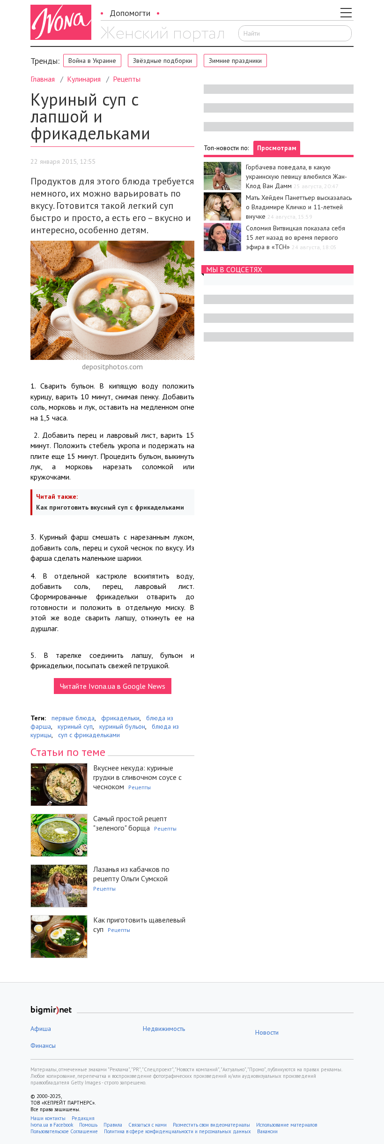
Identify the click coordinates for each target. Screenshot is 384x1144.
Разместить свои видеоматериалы (211, 1124)
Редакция (83, 1118)
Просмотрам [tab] (276, 148)
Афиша (40, 1028)
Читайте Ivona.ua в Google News (112, 686)
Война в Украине (92, 60)
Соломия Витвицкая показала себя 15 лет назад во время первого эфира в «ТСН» (295, 237)
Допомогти (130, 13)
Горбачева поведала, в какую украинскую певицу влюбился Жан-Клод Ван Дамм (296, 176)
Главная (42, 79)
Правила (112, 1124)
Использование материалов (286, 1124)
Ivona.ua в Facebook (51, 1124)
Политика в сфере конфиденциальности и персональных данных (177, 1131)
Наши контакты (48, 1118)
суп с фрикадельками (89, 735)
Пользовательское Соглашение (64, 1131)
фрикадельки (120, 718)
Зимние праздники (235, 60)
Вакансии (267, 1131)
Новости (267, 1032)
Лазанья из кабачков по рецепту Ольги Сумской (131, 873)
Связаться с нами (147, 1124)
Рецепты (126, 79)
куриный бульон (122, 726)
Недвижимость (164, 1028)
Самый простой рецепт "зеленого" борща (130, 823)
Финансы (43, 1045)
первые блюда (73, 718)
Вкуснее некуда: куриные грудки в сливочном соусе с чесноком (137, 777)
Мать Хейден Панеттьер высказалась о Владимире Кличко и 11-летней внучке (299, 207)
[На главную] (162, 34)
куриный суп (75, 726)
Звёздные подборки (162, 60)
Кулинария (84, 79)
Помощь (88, 1124)
